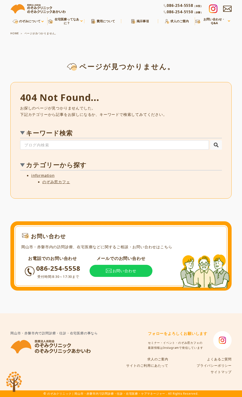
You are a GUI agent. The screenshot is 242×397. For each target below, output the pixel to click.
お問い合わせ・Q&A (214, 21)
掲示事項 (143, 21)
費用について (106, 21)
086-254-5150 (185, 11)
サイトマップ (221, 372)
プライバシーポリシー (214, 365)
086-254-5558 (185, 5)
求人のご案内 (179, 21)
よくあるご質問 (219, 359)
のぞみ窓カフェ (56, 181)
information (43, 175)
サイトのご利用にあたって (147, 365)
